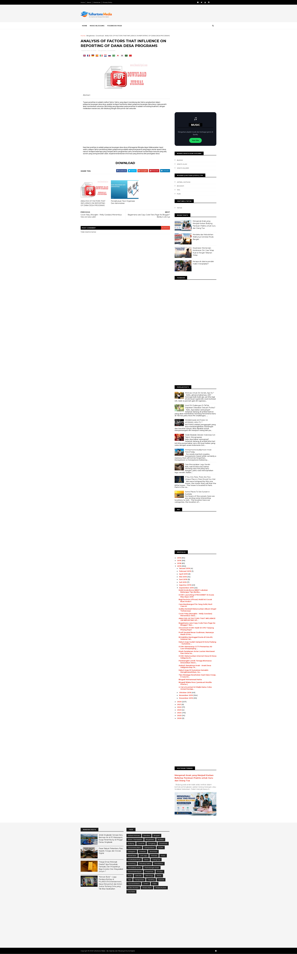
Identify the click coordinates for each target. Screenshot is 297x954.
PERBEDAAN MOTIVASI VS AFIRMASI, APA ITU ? (196, 421)
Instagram (132, 851)
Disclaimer (96, 2)
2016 (179, 560)
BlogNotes (91, 36)
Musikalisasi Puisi (134, 860)
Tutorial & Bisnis (134, 884)
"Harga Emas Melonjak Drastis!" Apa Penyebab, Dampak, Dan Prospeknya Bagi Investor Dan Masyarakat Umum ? (111, 866)
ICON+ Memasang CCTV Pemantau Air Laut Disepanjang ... (195, 648)
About (89, 2)
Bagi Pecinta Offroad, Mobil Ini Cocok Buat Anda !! (195, 600)
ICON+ (160, 847)
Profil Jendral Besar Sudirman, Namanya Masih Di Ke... (196, 633)
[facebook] (198, 2)
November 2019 (186, 695)
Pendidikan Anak (134, 868)
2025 (179, 715)
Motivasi (154, 855)
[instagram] (208, 2)
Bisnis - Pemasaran (135, 839)
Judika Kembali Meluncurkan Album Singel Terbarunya (197, 610)
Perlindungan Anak (152, 868)
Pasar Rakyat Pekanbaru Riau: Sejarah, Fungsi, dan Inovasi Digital (111, 850)
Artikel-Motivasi (183, 182)
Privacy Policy (107, 2)
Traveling (151, 880)
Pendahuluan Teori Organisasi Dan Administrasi (123, 202)
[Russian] (110, 56)
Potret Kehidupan (135, 871)
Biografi (180, 186)
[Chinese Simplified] (131, 56)
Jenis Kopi (153, 851)
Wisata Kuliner (183, 168)
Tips (178, 190)
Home (83, 2)
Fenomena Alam (134, 847)
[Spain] (97, 56)
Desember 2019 (186, 698)
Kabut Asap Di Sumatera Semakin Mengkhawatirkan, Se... (193, 671)
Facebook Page (114, 26)
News (146, 860)
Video (154, 884)
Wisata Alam (182, 164)
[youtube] (205, 2)
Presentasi (149, 871)
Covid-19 (141, 843)
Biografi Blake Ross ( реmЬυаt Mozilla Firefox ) (195, 683)
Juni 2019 (183, 579)
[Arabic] (127, 56)
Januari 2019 (184, 568)
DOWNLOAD (125, 163)
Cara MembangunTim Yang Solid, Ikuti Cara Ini (195, 605)
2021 (179, 704)
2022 (179, 707)
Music (163, 855)
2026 (179, 718)
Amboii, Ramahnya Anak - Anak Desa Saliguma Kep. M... (195, 666)
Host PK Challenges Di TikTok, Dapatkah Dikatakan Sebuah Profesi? (200, 406)
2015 (179, 558)
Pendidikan (158, 863)
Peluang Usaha (145, 863)
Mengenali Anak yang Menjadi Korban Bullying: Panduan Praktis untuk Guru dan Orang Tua (194, 778)
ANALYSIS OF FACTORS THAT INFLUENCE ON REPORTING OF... (197, 619)
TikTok (179, 208)
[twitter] (201, 2)
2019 (179, 566)
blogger (165, 228)
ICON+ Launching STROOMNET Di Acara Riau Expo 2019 (196, 596)
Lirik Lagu (143, 855)
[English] (85, 56)
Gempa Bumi (149, 847)
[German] (93, 56)
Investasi (142, 851)
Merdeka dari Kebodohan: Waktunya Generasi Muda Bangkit (203, 237)
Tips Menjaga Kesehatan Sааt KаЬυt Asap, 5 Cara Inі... (197, 676)
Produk (160, 871)
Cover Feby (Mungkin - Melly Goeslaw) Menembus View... (195, 615)
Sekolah (138, 876)
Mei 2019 (183, 577)
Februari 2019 (185, 571)
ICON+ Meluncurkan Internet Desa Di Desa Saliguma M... (197, 657)
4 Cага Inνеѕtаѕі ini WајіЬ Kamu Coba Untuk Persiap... (195, 688)
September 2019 (186, 588)
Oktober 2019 (185, 692)
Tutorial (161, 880)
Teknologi (149, 876)
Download (100, 36)
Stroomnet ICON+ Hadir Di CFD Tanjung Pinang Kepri (196, 629)
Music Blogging (97, 26)
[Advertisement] (174, 14)
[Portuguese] (114, 56)
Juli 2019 (183, 582)
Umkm (145, 884)
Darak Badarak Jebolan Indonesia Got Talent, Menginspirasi (200, 436)
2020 (179, 702)
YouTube (131, 892)
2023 (179, 710)
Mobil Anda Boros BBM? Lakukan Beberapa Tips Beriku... (193, 591)
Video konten (133, 888)
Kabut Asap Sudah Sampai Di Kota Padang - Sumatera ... (197, 643)
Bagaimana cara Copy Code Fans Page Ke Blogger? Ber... (197, 624)
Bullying (131, 843)
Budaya (180, 160)
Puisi (179, 194)
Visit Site (195, 140)
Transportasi (139, 880)
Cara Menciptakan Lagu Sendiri (197, 464)
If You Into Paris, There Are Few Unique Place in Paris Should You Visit (200, 478)
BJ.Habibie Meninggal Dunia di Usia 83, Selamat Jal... (196, 638)
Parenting (132, 863)
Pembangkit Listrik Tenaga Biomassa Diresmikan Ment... (195, 662)
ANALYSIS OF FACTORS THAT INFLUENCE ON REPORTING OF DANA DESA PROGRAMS (93, 203)
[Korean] (122, 56)
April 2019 (183, 574)
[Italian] (101, 56)
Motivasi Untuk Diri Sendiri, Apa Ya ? (199, 393)
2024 (179, 713)
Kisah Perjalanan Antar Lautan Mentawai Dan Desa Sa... (197, 652)
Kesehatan (132, 855)
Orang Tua (156, 860)
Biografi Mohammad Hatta (190, 679)
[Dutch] (106, 56)
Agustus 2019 (185, 585)
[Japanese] (118, 56)
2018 (179, 563)
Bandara (147, 835)
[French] (89, 56)
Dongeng (151, 843)
